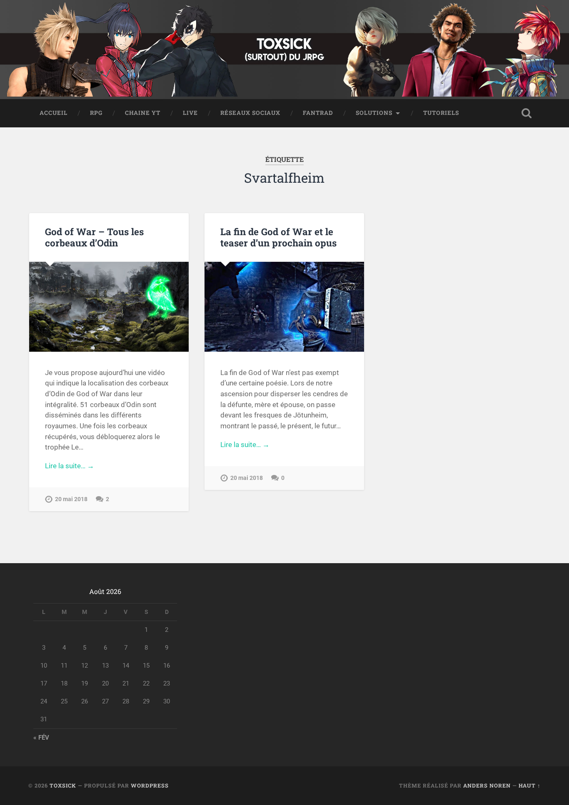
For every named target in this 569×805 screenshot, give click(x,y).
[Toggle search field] (526, 113)
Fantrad (318, 113)
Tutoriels (441, 113)
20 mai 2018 (71, 499)
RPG (96, 113)
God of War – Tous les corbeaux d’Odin (94, 237)
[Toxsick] (284, 49)
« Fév (41, 737)
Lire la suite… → (69, 466)
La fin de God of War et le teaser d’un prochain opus (278, 237)
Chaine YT (142, 113)
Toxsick (63, 785)
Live (190, 113)
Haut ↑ (530, 785)
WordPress (150, 785)
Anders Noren (487, 785)
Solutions (374, 113)
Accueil (53, 113)
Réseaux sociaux (250, 113)
